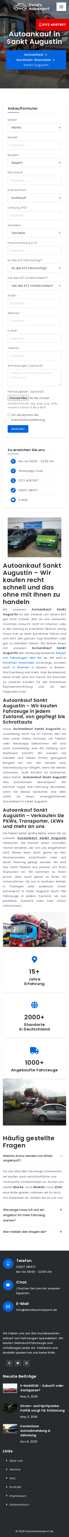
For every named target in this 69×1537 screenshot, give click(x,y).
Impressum (18, 1496)
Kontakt (15, 1487)
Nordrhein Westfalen (18, 663)
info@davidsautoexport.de (36, 1310)
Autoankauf (34, 54)
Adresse (14, 313)
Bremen (23, 667)
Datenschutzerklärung (28, 420)
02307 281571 (28, 490)
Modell (13, 137)
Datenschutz (19, 1505)
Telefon (14, 348)
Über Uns (16, 1461)
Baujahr (13, 155)
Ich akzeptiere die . (29, 417)
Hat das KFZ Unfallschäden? (28, 278)
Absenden (18, 429)
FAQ (12, 1478)
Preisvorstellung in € (23, 243)
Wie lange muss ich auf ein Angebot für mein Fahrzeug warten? (24, 1215)
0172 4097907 (53, 25)
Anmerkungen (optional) (25, 366)
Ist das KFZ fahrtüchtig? (25, 260)
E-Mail (12, 331)
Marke (12, 120)
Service (15, 1469)
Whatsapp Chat (31, 471)
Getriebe (14, 225)
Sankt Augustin (36, 65)
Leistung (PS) (18, 208)
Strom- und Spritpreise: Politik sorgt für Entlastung (42, 1408)
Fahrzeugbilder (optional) (26, 392)
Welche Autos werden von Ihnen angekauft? (28, 1158)
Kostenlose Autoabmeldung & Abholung (35, 1430)
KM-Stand (15, 172)
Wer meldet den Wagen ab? (24, 1232)
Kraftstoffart (17, 190)
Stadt (12, 295)
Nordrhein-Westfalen (33, 60)
